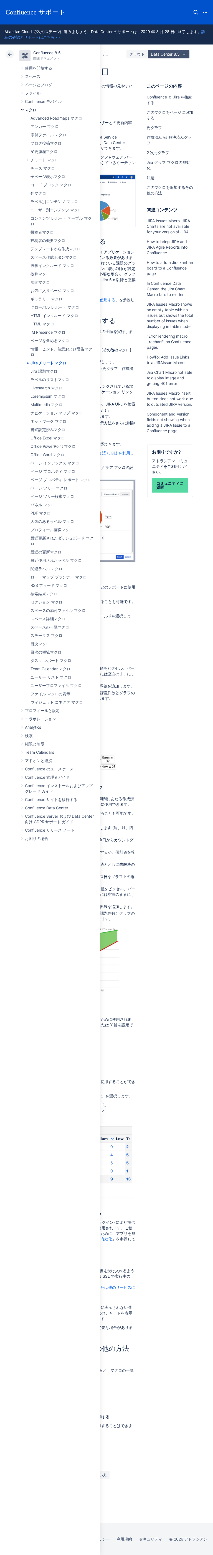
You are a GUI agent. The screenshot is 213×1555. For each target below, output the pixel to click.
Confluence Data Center (46, 807)
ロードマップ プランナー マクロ (59, 577)
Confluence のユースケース (49, 769)
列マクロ (38, 193)
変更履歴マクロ (44, 151)
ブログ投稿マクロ (46, 143)
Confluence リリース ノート (50, 830)
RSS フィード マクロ (49, 585)
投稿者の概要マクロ (48, 240)
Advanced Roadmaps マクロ (56, 118)
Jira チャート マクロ (48, 362)
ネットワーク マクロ (48, 421)
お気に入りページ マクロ (52, 290)
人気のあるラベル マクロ (52, 521)
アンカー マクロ (45, 126)
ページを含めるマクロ (50, 340)
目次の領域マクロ (46, 652)
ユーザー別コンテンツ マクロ (56, 209)
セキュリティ (150, 1539)
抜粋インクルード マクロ (52, 265)
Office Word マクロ (48, 454)
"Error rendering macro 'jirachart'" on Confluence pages (169, 342)
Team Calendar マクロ (50, 668)
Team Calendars (39, 752)
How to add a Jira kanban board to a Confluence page (170, 268)
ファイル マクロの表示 (50, 693)
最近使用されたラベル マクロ (56, 560)
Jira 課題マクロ (44, 371)
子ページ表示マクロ (48, 176)
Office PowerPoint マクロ (53, 446)
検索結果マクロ (44, 593)
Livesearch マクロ (47, 387)
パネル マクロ (43, 504)
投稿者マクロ (42, 232)
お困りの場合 (36, 838)
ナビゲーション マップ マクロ (57, 413)
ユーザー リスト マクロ (51, 677)
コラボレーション (40, 718)
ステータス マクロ (46, 635)
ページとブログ (38, 84)
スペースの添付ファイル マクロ (58, 610)
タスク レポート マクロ (51, 660)
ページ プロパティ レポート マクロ (61, 479)
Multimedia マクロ (47, 404)
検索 (195, 12)
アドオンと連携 (38, 760)
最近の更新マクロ (46, 552)
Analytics (33, 727)
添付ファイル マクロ (48, 134)
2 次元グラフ (158, 152)
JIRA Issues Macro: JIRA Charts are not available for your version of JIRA (168, 226)
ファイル (32, 93)
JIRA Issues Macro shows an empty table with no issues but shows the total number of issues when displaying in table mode (170, 315)
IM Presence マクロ (48, 332)
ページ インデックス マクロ (55, 463)
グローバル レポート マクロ (55, 307)
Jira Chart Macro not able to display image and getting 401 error (169, 378)
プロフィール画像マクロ (52, 529)
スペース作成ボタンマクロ (54, 257)
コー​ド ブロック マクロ (51, 184)
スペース (32, 76)
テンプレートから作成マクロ (56, 248)
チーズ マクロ (43, 168)
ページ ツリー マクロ (49, 488)
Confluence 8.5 (47, 52)
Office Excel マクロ (48, 438)
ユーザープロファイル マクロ (56, 685)
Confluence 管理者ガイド (47, 777)
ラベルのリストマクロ (50, 379)
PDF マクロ (41, 513)
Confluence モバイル (43, 101)
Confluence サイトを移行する (51, 799)
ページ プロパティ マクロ (53, 471)
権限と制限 (34, 743)
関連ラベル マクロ (46, 568)
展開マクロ (40, 282)
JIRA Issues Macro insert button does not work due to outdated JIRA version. (170, 399)
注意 (150, 177)
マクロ (31, 109)
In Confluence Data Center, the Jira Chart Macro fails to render (166, 289)
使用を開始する (38, 68)
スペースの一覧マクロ (50, 627)
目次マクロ (40, 643)
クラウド (137, 54)
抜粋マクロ (40, 273)
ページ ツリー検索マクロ (52, 496)
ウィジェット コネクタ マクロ (57, 702)
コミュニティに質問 (170, 485)
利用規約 (124, 1539)
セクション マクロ (46, 602)
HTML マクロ (42, 324)
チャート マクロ (45, 159)
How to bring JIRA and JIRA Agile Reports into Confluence (167, 247)
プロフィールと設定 (42, 710)
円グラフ (154, 127)
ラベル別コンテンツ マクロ (54, 201)
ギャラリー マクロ (46, 298)
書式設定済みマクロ (48, 429)
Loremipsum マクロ (48, 396)
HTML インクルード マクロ (54, 315)
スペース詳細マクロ (48, 618)
